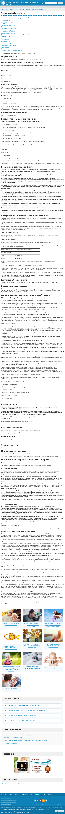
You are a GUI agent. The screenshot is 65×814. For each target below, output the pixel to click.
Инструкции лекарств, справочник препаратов (33, 9)
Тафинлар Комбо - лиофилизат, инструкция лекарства (27, 710)
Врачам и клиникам (27, 794)
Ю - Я (49, 18)
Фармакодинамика (6, 47)
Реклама (36, 794)
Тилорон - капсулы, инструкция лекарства (22, 720)
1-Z (15, 18)
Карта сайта (51, 794)
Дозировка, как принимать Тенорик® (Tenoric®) (14, 30)
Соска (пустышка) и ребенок (53, 668)
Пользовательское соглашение (8, 802)
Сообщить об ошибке (6, 798)
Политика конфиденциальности (8, 800)
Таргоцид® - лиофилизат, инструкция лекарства (24, 705)
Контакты (43, 794)
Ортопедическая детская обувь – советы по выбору (32, 667)
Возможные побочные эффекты (9, 28)
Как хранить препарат (7, 38)
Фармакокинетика (6, 49)
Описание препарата (7, 22)
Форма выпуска (5, 20)
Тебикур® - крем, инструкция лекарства (22, 715)
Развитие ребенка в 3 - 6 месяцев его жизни (11, 689)
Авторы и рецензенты (14, 794)
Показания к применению (8, 25)
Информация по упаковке (8, 43)
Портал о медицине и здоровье (9, 9)
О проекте (3, 794)
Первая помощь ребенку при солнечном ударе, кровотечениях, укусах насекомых (11, 669)
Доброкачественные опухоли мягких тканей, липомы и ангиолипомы (25, 740)
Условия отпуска (5, 41)
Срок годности (5, 39)
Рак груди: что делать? (11, 743)
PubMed (4, 783)
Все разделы (60, 7)
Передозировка (5, 36)
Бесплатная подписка (6, 804)
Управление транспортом (8, 33)
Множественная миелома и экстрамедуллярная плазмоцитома (23, 735)
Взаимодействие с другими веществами (12, 50)
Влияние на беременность (8, 31)
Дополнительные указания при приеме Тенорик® (15, 35)
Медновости (4, 7)
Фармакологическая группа (8, 45)
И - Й (27, 18)
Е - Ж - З (24, 18)
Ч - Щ (44, 18)
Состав (3, 23)
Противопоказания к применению (10, 27)
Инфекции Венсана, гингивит (13, 738)
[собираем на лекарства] (32, 766)
